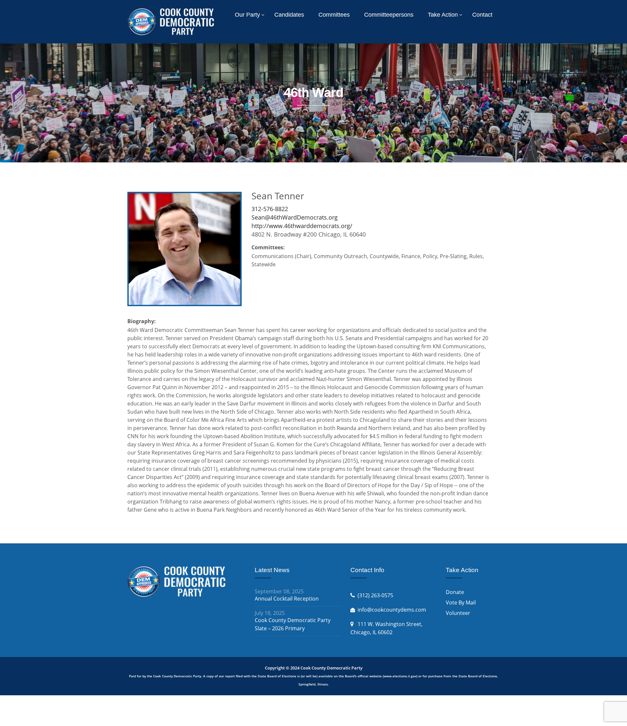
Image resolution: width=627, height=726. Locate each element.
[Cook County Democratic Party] (170, 21)
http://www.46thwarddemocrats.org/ (301, 226)
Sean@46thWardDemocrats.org (294, 217)
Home (297, 115)
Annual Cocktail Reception (287, 598)
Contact (482, 14)
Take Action (443, 14)
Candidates (289, 14)
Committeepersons (388, 14)
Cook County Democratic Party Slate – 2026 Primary (292, 624)
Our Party (247, 14)
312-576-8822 (269, 209)
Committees (334, 14)
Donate (455, 592)
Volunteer (458, 613)
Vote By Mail (461, 602)
